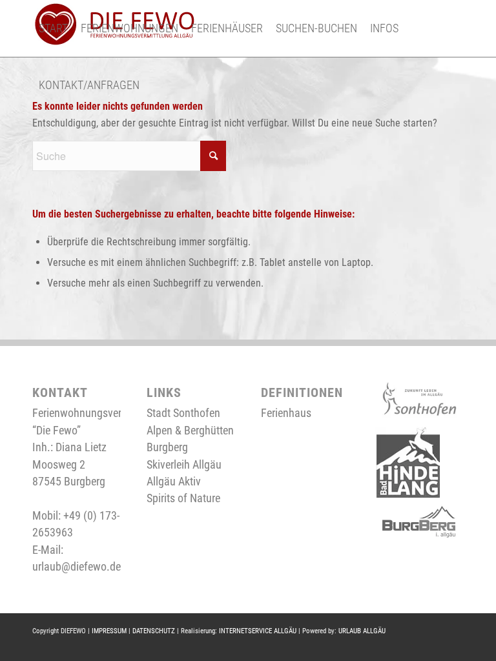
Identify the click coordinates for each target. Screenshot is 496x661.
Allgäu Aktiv (174, 481)
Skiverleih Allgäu (184, 464)
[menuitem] (53, 28)
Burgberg (167, 447)
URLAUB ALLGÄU (362, 631)
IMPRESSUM (109, 631)
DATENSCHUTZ (153, 631)
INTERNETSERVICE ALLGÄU (257, 631)
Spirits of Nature (183, 498)
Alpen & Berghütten (190, 430)
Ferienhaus (286, 413)
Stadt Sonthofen (183, 413)
